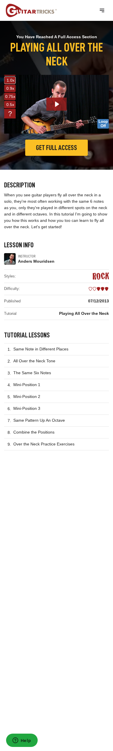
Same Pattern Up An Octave (39, 420)
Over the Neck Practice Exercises (43, 444)
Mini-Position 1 (26, 384)
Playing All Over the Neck (84, 313)
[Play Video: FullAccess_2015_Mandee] (56, 104)
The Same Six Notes (32, 372)
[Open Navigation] (102, 10)
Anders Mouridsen (36, 261)
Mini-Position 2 (26, 396)
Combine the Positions (33, 432)
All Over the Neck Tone (34, 361)
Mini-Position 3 (26, 408)
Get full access (56, 147)
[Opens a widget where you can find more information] (22, 741)
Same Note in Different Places (40, 349)
